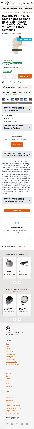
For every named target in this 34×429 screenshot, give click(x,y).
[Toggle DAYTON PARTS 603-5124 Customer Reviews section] (29, 127)
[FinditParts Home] (7, 3)
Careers (8, 378)
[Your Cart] (32, 3)
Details (25, 87)
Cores (7, 344)
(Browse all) (17, 292)
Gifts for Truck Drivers (12, 364)
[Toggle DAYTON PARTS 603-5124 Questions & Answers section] (29, 200)
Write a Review (16, 33)
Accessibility (9, 400)
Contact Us (9, 386)
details (15, 94)
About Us (8, 373)
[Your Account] (24, 3)
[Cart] (32, 3)
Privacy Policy (10, 397)
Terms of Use (10, 395)
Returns (8, 346)
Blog (7, 376)
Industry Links (10, 357)
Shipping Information (12, 349)
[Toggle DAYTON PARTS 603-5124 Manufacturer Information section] (29, 154)
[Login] (24, 3)
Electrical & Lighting (10, 8)
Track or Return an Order (13, 405)
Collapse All (17, 103)
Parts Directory (10, 359)
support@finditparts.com (13, 408)
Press (7, 383)
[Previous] (15, 282)
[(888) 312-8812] (28, 3)
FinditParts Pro (10, 354)
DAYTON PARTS (7, 118)
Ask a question (17, 211)
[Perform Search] (19, 3)
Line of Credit (10, 351)
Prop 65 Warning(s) (24, 246)
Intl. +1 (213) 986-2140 (12, 413)
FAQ (7, 381)
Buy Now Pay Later (11, 362)
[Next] (19, 282)
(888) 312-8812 (10, 411)
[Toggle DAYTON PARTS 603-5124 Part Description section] (29, 109)
